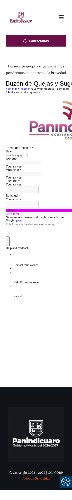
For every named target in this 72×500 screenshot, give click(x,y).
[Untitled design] (21, 4)
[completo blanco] (36, 408)
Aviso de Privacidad (36, 478)
